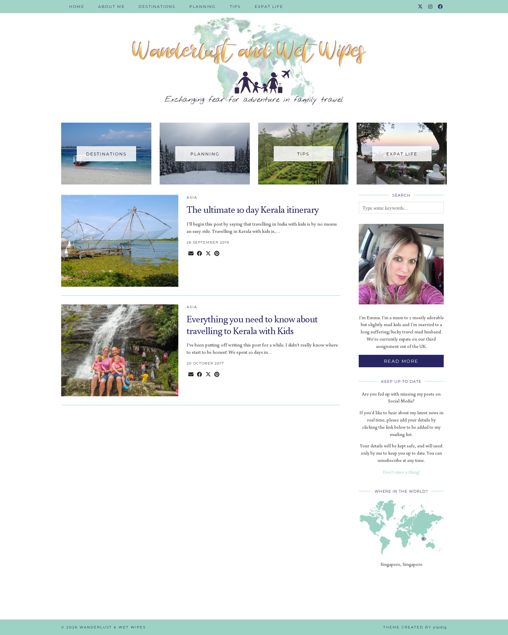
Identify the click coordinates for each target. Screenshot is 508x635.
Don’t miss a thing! (401, 472)
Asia (192, 197)
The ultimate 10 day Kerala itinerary (253, 209)
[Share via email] (191, 253)
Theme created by (415, 627)
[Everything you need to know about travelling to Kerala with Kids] (119, 350)
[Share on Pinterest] (217, 253)
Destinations (157, 6)
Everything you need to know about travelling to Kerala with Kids (252, 324)
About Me (111, 6)
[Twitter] (420, 6)
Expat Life (269, 6)
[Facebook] (440, 6)
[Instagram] (430, 6)
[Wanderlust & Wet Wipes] (254, 56)
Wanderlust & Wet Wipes (112, 627)
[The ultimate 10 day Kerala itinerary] (119, 241)
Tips (235, 6)
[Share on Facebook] (199, 253)
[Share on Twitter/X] (208, 253)
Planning (202, 6)
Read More (401, 361)
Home (76, 6)
